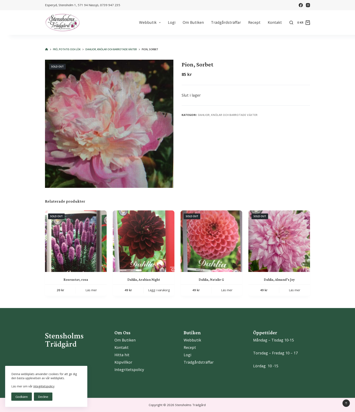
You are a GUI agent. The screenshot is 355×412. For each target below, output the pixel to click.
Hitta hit (121, 354)
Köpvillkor (123, 362)
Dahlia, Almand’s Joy (279, 280)
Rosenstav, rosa (75, 280)
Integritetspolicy (43, 386)
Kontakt (275, 22)
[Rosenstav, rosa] (76, 241)
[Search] (291, 22)
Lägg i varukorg (159, 290)
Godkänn (21, 397)
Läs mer (91, 290)
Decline (43, 397)
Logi (171, 22)
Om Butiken (193, 22)
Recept (254, 22)
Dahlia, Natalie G (211, 280)
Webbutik (148, 22)
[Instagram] (308, 5)
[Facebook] (301, 5)
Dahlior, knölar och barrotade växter (228, 115)
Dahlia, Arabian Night (143, 280)
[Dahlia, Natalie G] (211, 241)
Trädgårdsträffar (226, 22)
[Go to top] (346, 403)
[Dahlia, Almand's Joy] (279, 241)
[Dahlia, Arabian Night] (143, 241)
